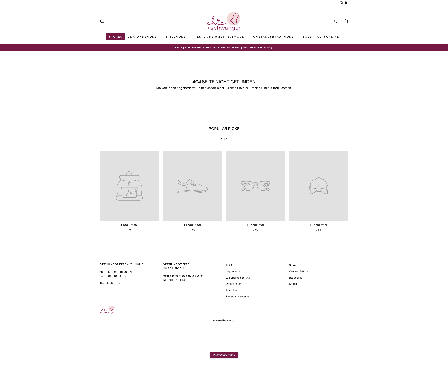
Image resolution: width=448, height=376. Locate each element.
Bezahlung (295, 277)
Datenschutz (233, 283)
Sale (307, 36)
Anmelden (232, 290)
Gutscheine (328, 36)
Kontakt (294, 283)
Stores (115, 36)
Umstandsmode (143, 36)
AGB (229, 265)
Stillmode (176, 36)
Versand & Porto (299, 271)
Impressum (233, 271)
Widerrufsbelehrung (238, 277)
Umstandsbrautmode (274, 36)
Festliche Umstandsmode (220, 36)
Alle (224, 139)
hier (245, 88)
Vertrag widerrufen (224, 355)
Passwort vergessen (238, 296)
